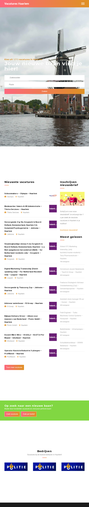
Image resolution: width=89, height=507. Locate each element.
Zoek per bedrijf (29, 414)
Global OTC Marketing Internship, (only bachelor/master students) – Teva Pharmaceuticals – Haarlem (71, 252)
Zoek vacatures (12, 414)
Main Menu (83, 3)
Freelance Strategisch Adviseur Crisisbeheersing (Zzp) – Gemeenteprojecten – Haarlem (72, 286)
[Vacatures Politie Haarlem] (16, 467)
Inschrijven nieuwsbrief (69, 230)
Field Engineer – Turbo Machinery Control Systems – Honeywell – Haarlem (71, 316)
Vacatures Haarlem (16, 3)
